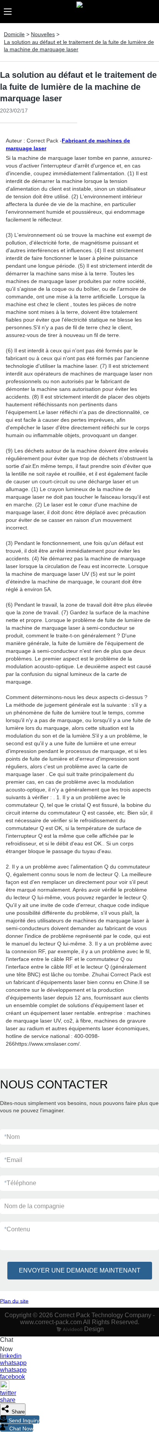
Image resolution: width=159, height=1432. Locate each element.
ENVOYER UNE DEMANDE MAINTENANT (79, 1270)
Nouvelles (43, 34)
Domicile (14, 34)
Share (17, 1412)
